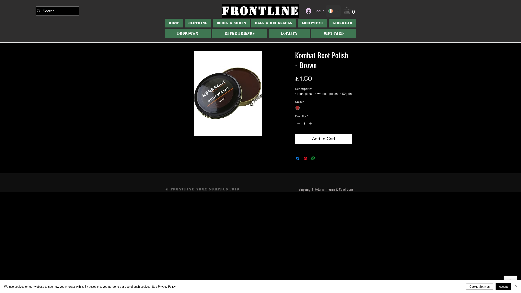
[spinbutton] (304, 123)
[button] (351, 10)
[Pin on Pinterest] (305, 158)
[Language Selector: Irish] (333, 11)
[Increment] (310, 123)
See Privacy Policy (164, 286)
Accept (503, 286)
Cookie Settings (480, 286)
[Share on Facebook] (297, 158)
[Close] (516, 286)
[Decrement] (298, 123)
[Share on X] (321, 158)
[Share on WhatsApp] (313, 158)
